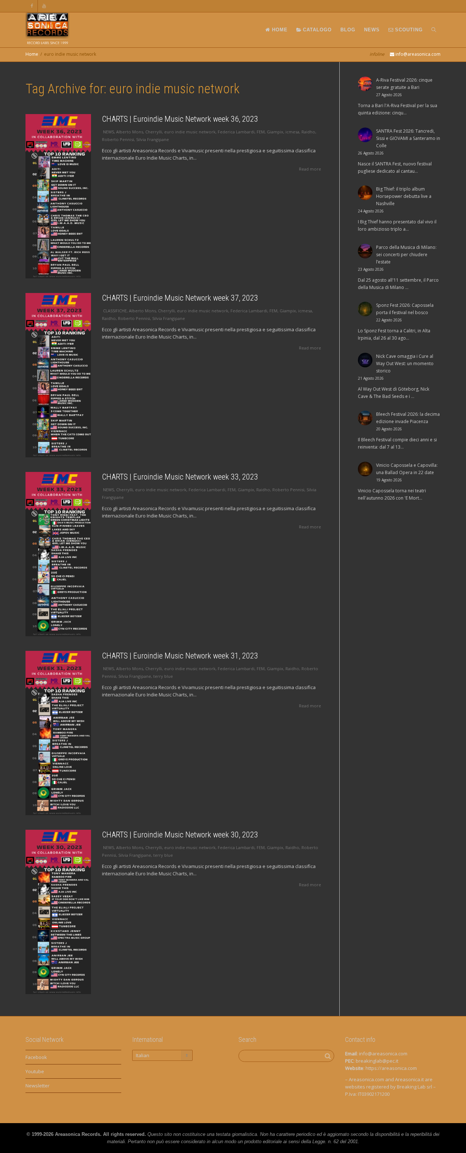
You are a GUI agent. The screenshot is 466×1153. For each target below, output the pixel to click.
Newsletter (37, 1085)
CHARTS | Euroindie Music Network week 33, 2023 (180, 476)
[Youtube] (44, 6)
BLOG (347, 29)
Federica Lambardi (236, 131)
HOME (279, 29)
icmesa (292, 131)
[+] (58, 196)
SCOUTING (408, 29)
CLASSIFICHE (115, 310)
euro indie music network (190, 131)
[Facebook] (32, 6)
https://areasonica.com (391, 1068)
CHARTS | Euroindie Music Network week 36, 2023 (180, 119)
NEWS (372, 29)
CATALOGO (316, 29)
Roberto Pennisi (118, 139)
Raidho (308, 131)
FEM (261, 131)
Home (31, 54)
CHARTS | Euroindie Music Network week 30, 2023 (180, 834)
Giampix (275, 131)
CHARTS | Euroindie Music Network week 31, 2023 (180, 655)
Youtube (34, 1071)
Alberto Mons (129, 131)
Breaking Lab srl (414, 1086)
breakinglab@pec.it (377, 1061)
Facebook (36, 1057)
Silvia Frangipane (152, 139)
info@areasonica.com (383, 1053)
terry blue (163, 676)
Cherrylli (153, 131)
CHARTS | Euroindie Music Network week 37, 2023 (180, 297)
